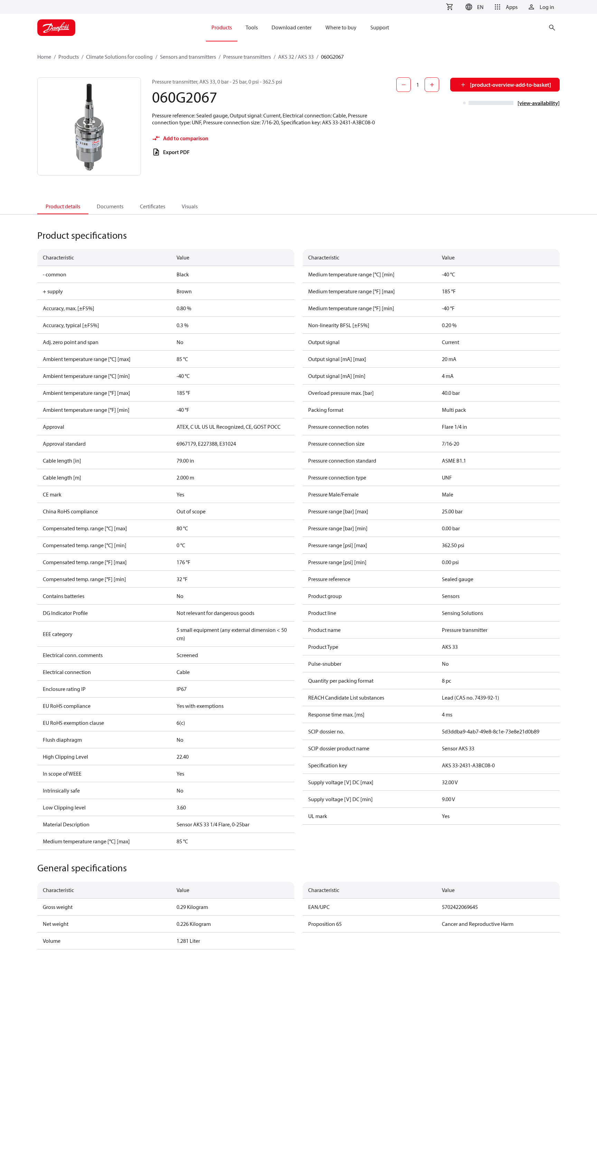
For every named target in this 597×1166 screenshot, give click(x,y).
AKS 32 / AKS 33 (296, 56)
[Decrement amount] (403, 84)
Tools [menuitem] (252, 27)
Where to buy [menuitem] (341, 27)
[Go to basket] (449, 6)
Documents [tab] (110, 206)
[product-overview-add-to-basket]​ (510, 84)
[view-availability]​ (539, 102)
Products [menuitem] (221, 27)
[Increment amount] (432, 84)
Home (44, 56)
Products (68, 56)
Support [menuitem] (379, 27)
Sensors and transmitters (188, 56)
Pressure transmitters (247, 56)
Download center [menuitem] (292, 27)
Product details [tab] (63, 206)
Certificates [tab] (152, 206)
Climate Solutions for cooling (119, 56)
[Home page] (56, 27)
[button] (473, 6)
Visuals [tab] (190, 206)
